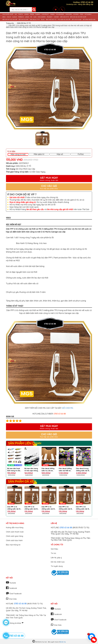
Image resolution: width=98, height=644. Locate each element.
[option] (49, 86)
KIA (16, 14)
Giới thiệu (54, 549)
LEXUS (27, 17)
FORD (81, 14)
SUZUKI (14, 17)
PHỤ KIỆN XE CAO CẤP (64, 19)
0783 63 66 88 (66, 527)
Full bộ (81, 154)
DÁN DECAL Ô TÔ (35, 19)
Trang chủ (10, 23)
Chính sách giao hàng (14, 536)
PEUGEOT (49, 17)
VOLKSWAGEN (60, 14)
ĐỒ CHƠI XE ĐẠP (76, 19)
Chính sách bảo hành (14, 540)
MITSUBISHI (88, 14)
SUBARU (37, 14)
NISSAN (52, 14)
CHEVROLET (45, 14)
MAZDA (32, 14)
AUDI (34, 17)
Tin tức (53, 553)
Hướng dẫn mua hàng (14, 527)
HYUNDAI (76, 14)
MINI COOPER (42, 17)
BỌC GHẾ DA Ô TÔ (51, 19)
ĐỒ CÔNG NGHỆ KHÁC (89, 19)
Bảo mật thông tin (13, 545)
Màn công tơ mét (18, 154)
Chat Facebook (15, 594)
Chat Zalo (12, 599)
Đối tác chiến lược (58, 562)
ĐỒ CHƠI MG (67, 408)
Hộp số (60, 154)
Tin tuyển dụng (57, 566)
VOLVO (9, 17)
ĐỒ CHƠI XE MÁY (23, 19)
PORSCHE (21, 17)
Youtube (12, 583)
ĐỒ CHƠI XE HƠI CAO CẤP (10, 19)
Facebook (12, 588)
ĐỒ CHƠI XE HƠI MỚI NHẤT (78, 17)
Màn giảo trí (39, 154)
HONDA (26, 14)
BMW (4, 17)
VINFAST (56, 17)
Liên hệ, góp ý (56, 557)
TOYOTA (20, 14)
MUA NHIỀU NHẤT (8, 14)
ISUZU (43, 19)
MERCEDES (68, 14)
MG (31, 17)
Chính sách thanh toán (15, 532)
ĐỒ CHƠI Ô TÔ (64, 17)
